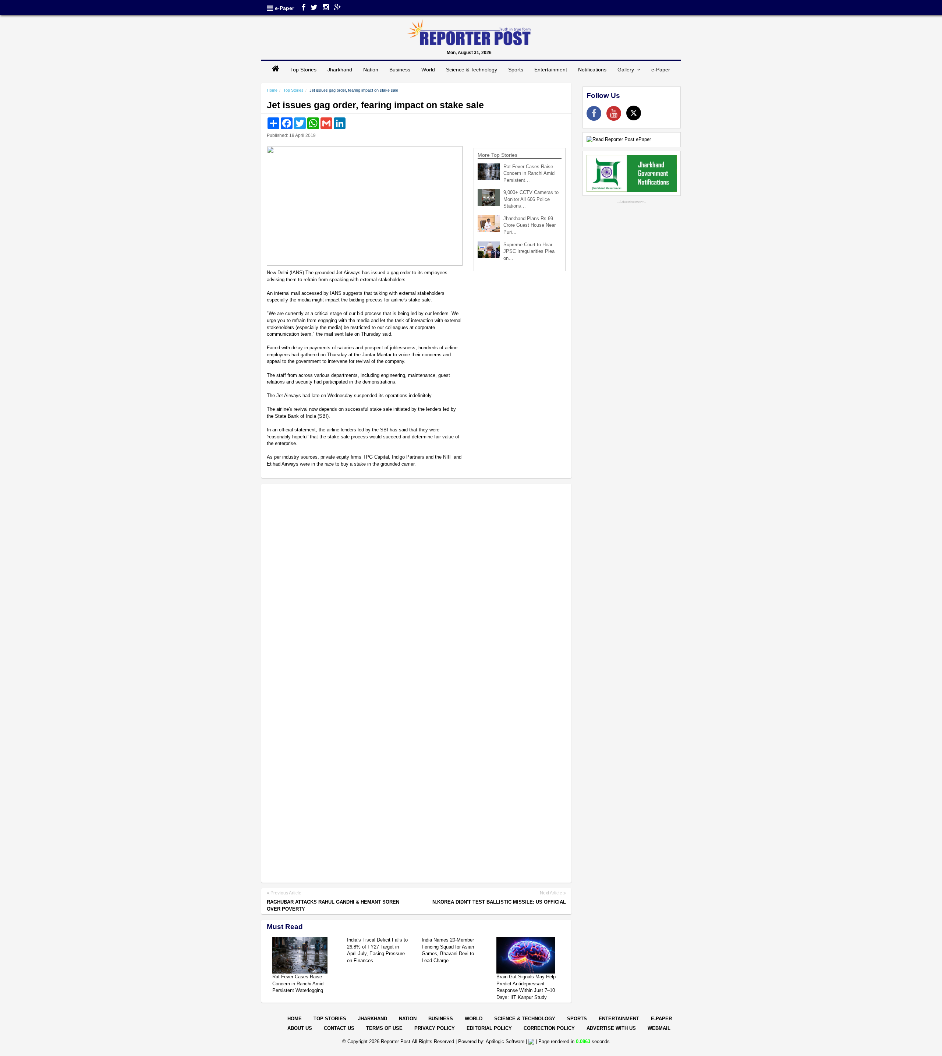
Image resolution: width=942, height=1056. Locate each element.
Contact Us (339, 1028)
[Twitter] (314, 8)
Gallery (627, 70)
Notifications (592, 70)
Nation (370, 70)
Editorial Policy (489, 1028)
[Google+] (337, 8)
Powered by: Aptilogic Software (491, 1041)
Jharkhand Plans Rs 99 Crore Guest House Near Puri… (529, 225)
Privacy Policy (434, 1028)
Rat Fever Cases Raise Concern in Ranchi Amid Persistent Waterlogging (297, 983)
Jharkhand (339, 70)
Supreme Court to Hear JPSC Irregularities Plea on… (529, 251)
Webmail (659, 1028)
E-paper (661, 1018)
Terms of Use (384, 1028)
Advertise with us (611, 1028)
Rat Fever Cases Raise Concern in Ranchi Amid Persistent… (529, 173)
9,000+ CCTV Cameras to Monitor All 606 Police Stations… (531, 199)
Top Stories (303, 70)
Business (399, 70)
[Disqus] (416, 584)
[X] (633, 113)
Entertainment (550, 70)
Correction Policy (549, 1028)
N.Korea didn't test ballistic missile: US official (499, 902)
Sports (515, 70)
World (428, 70)
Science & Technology (471, 70)
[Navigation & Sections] (270, 8)
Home (272, 90)
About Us (299, 1028)
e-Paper (284, 8)
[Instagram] (326, 8)
